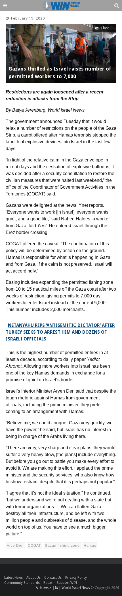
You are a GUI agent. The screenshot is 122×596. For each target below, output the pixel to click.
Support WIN (67, 583)
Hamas (90, 546)
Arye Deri (15, 546)
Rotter (48, 583)
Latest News (13, 578)
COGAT (34, 546)
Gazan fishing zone (62, 546)
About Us (33, 578)
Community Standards (22, 583)
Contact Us (53, 578)
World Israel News (76, 588)
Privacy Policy (76, 578)
